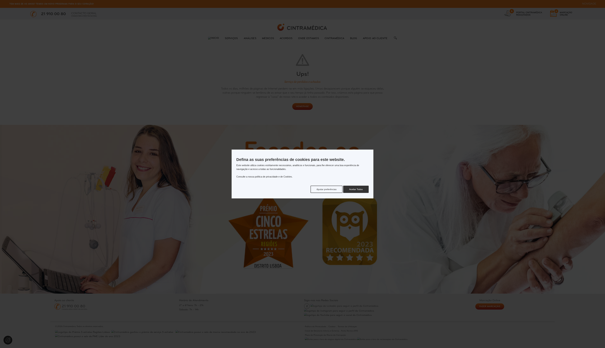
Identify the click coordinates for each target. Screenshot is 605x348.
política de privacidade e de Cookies (273, 176)
